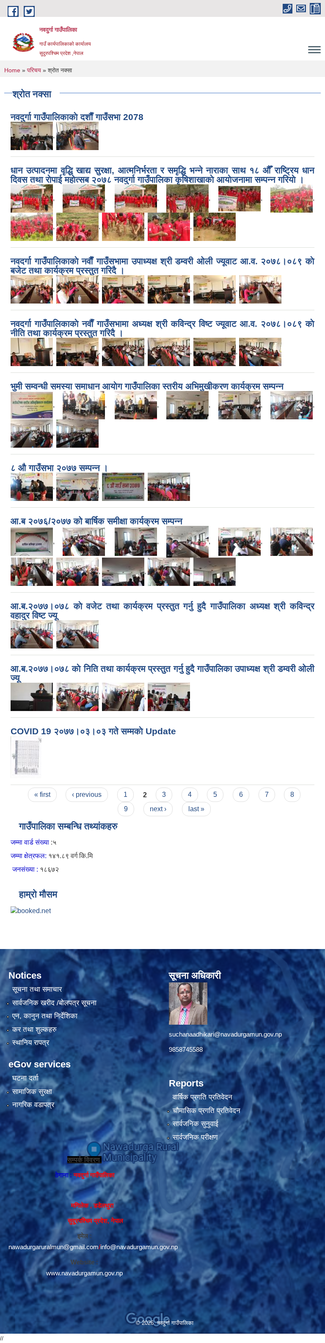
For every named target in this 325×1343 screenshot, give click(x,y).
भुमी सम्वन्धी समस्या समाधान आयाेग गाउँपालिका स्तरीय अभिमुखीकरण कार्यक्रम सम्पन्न (147, 386)
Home (12, 70)
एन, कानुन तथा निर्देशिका (44, 1016)
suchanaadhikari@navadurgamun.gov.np (225, 1034)
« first (42, 794)
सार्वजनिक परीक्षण (195, 1137)
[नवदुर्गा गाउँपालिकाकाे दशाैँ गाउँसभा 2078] (32, 135)
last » (196, 808)
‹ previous (87, 794)
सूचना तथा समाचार (37, 989)
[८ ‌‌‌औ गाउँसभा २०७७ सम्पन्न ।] (32, 486)
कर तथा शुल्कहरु (34, 1030)
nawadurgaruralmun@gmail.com (53, 1246)
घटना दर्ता (25, 1078)
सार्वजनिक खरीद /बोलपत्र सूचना (54, 1003)
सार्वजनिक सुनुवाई (195, 1124)
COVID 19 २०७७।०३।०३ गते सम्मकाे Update (93, 731)
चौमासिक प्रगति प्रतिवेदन (206, 1111)
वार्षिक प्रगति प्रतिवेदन (202, 1097)
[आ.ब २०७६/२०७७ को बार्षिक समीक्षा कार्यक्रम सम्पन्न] (32, 541)
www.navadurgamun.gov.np (84, 1273)
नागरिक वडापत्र (33, 1105)
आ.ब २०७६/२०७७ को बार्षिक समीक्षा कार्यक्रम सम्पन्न (96, 521)
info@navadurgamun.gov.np (139, 1246)
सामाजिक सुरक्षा (32, 1092)
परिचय (34, 70)
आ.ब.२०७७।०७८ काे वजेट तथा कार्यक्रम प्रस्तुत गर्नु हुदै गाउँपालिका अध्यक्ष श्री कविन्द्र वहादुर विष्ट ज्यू (162, 610)
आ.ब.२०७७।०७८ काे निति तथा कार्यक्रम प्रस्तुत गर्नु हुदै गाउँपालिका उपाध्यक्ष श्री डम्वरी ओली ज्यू (162, 673)
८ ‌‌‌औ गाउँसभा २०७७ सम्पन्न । (59, 468)
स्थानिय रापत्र (30, 1043)
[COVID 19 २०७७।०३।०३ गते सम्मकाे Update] (26, 756)
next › (158, 808)
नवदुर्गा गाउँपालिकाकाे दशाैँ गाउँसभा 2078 (77, 117)
